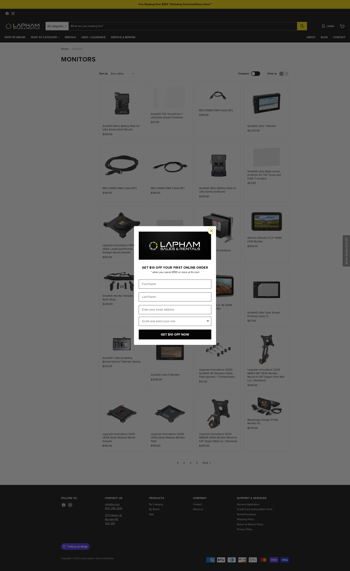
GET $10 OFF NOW (175, 334)
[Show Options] (208, 321)
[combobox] (174, 321)
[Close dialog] (211, 231)
